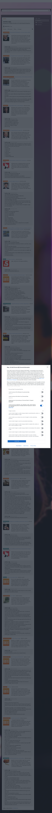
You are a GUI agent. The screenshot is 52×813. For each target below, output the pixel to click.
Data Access (26, 445)
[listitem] (26, 389)
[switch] (41, 392)
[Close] (48, 367)
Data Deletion (19, 445)
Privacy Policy (33, 445)
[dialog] (26, 406)
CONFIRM (17, 441)
